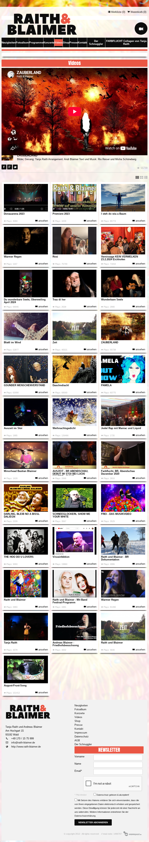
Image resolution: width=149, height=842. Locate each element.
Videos (58, 42)
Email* (78, 770)
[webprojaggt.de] (133, 833)
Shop (66, 42)
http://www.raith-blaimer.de (25, 746)
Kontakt (82, 42)
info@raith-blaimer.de (22, 742)
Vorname (79, 756)
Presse (73, 42)
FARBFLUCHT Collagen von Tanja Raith (126, 42)
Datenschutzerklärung (84, 816)
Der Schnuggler (96, 42)
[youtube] (141, 28)
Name (77, 763)
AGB (77, 740)
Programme (36, 42)
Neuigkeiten (9, 42)
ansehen (43, 220)
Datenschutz (81, 736)
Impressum (80, 732)
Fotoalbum (22, 42)
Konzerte (48, 42)
